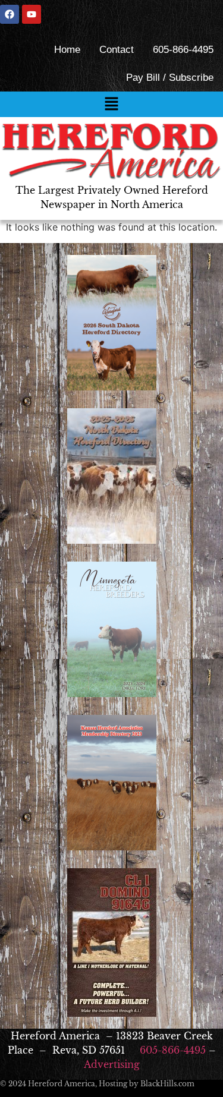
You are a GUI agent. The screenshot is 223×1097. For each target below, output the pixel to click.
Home (67, 49)
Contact (116, 49)
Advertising (112, 1064)
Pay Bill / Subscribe (169, 77)
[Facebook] (9, 14)
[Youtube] (31, 14)
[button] (111, 104)
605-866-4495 (183, 49)
